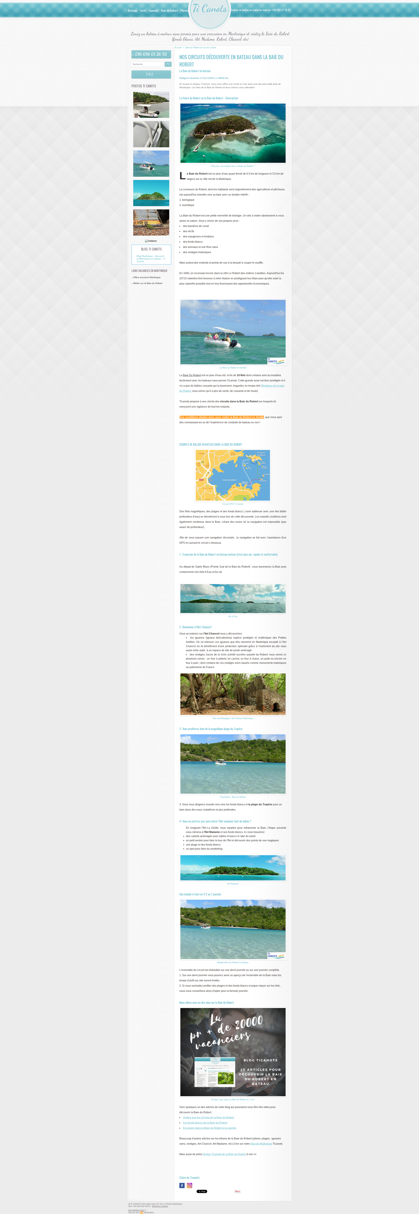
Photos (185, 10)
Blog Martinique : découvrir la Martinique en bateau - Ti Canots (151, 259)
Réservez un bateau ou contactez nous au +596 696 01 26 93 (260, 10)
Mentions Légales (160, 1206)
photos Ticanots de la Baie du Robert (224, 1154)
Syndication (148, 1212)
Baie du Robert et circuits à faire (200, 47)
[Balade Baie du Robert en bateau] (233, 900)
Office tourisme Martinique (147, 277)
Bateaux (132, 10)
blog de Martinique (261, 1143)
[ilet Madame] (233, 855)
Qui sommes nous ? (137, 1210)
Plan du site (133, 1212)
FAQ (149, 74)
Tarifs (143, 10)
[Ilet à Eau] (233, 584)
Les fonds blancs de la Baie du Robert (205, 1122)
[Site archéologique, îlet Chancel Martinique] (233, 673)
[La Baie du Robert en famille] (233, 300)
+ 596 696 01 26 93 (149, 54)
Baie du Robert (169, 10)
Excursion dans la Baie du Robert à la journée (209, 1128)
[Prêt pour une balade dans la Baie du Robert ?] (233, 104)
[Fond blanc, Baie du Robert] (233, 734)
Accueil (178, 47)
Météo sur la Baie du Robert (147, 283)
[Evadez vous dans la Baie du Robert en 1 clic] (233, 1008)
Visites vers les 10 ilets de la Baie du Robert (208, 1117)
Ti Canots (209, 8)
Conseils (153, 10)
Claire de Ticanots (189, 1177)
